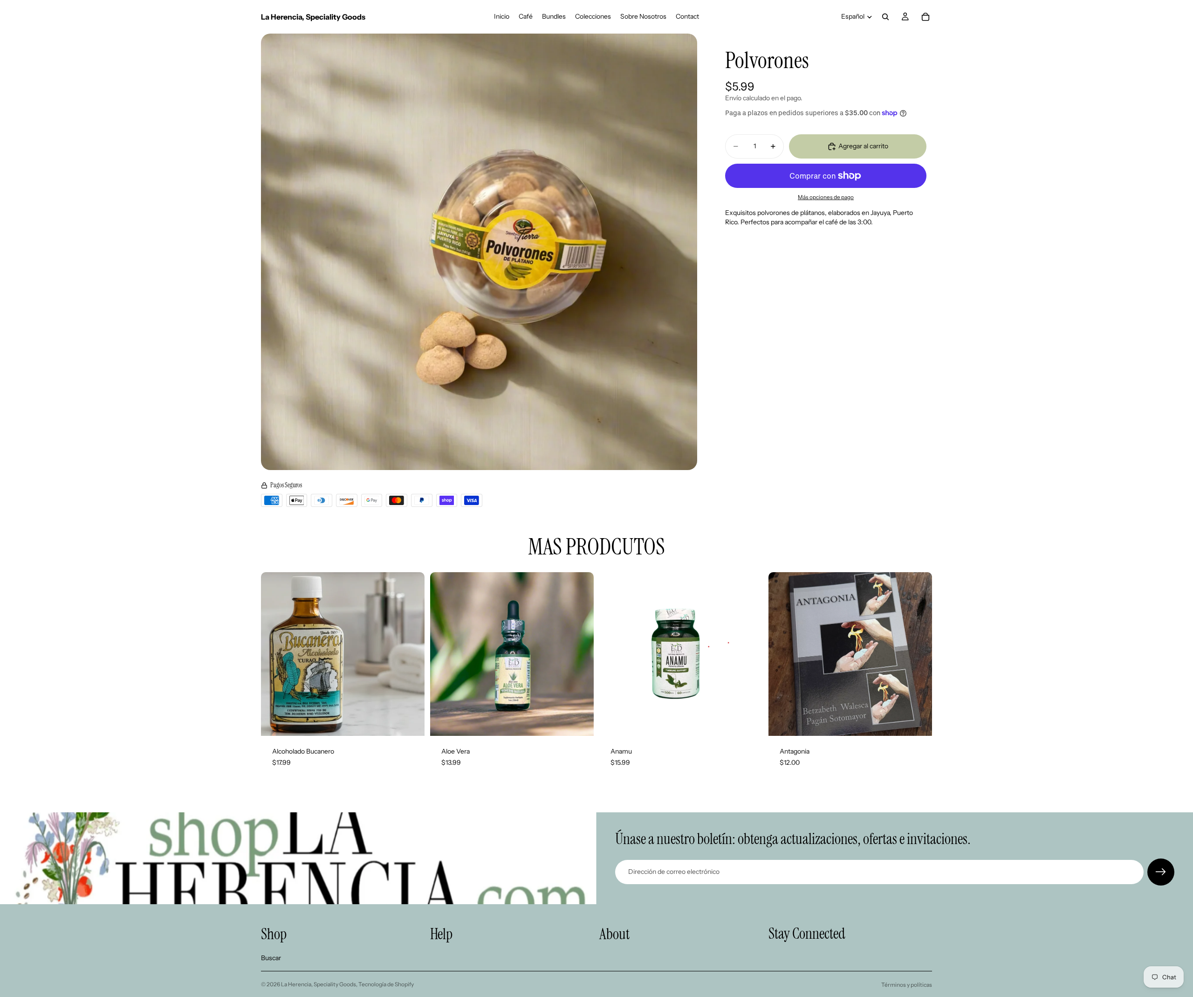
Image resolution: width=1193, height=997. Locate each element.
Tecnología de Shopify (386, 984)
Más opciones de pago (826, 197)
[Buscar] (885, 17)
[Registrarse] (1160, 872)
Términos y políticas (906, 984)
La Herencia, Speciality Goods (318, 984)
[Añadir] (410, 721)
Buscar (271, 958)
